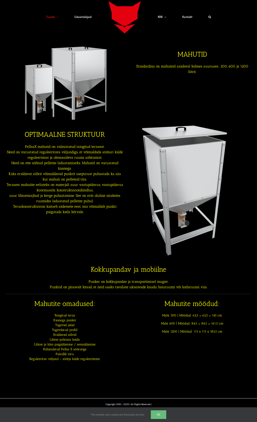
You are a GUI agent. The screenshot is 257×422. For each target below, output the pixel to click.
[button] (179, 17)
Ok (158, 414)
